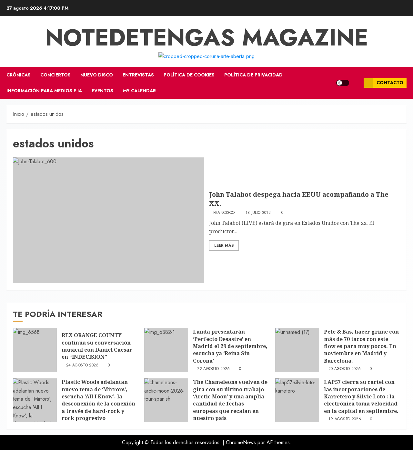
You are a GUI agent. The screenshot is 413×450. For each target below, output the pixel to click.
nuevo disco (96, 75)
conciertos (55, 75)
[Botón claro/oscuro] (342, 83)
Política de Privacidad (253, 75)
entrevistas (138, 75)
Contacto (390, 82)
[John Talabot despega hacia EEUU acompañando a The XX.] (108, 220)
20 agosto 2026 (344, 369)
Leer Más (224, 245)
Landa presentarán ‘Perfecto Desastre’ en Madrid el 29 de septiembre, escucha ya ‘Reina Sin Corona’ (230, 346)
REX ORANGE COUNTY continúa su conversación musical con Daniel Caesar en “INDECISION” (97, 346)
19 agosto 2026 (344, 419)
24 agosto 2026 (82, 365)
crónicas (18, 75)
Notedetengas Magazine (206, 37)
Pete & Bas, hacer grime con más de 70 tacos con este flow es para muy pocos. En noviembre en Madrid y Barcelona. (361, 346)
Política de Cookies (189, 75)
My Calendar (139, 90)
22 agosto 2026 (213, 369)
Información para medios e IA (44, 90)
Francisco (224, 212)
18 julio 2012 (258, 212)
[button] (356, 83)
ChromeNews (241, 442)
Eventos (102, 90)
